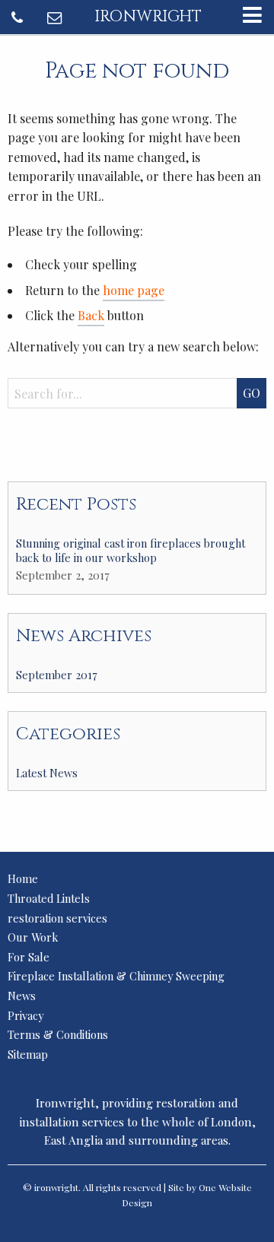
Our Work (33, 937)
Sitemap (28, 1054)
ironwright (148, 16)
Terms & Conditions (58, 1034)
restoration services (57, 918)
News (22, 995)
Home (23, 878)
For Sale (28, 956)
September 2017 (56, 674)
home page (133, 290)
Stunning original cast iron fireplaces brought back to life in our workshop (130, 550)
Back (91, 315)
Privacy (25, 1015)
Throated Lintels (49, 898)
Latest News (47, 772)
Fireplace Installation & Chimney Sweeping (116, 975)
